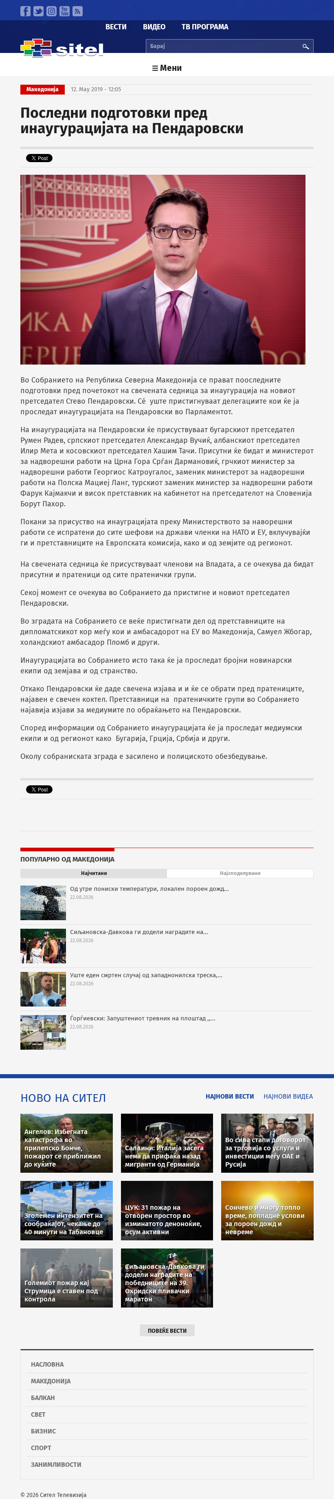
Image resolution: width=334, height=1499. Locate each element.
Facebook (25, 11)
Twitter (38, 11)
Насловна (47, 1364)
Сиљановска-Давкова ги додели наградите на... (139, 932)
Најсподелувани (240, 873)
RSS (78, 11)
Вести (116, 26)
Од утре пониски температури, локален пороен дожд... (149, 888)
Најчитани (94, 873)
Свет (38, 1414)
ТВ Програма (205, 26)
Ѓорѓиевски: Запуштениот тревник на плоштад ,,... (142, 1018)
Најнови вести (230, 1096)
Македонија (50, 1381)
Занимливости (56, 1464)
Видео (154, 26)
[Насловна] (61, 56)
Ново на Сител (63, 1098)
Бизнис (43, 1431)
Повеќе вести (167, 1331)
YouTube (64, 11)
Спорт (41, 1448)
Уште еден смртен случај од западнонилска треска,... (146, 975)
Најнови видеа (288, 1096)
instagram (51, 11)
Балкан (43, 1398)
